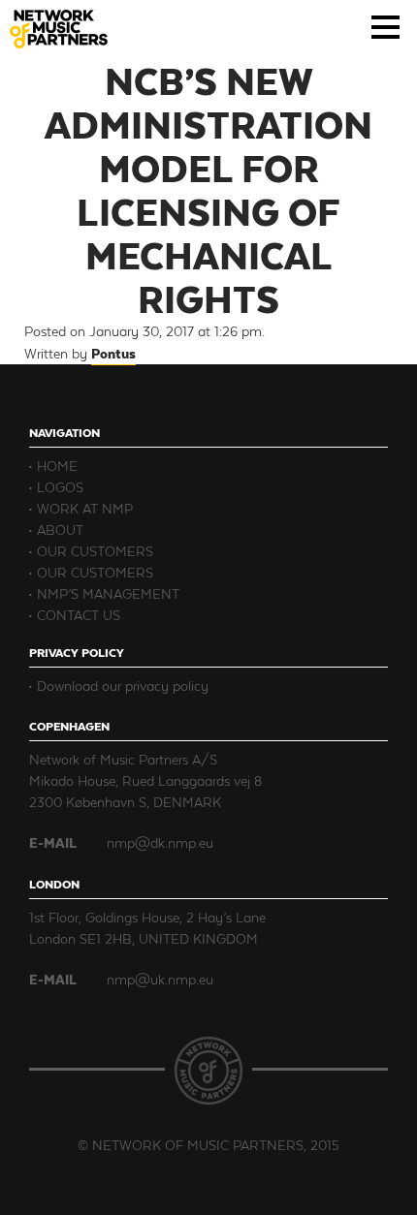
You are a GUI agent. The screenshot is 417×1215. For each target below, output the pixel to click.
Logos (60, 487)
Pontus (113, 353)
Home (57, 465)
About (60, 529)
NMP (59, 29)
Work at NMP (85, 508)
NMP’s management (108, 593)
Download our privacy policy (122, 685)
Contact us (78, 615)
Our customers (95, 551)
